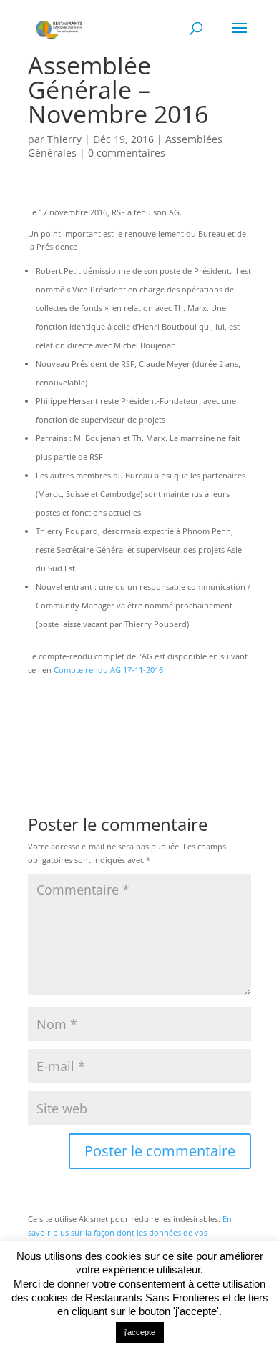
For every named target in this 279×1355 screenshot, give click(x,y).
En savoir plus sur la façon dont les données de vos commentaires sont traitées (130, 1232)
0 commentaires (126, 152)
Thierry (64, 139)
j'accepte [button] (139, 1332)
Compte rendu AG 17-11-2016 (108, 669)
